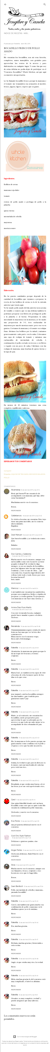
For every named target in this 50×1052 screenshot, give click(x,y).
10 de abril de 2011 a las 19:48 (30, 626)
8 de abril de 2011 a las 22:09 (32, 535)
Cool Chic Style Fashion (21, 836)
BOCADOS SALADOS (37, 474)
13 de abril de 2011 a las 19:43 (28, 901)
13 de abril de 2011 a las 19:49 (28, 976)
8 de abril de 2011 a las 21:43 (32, 516)
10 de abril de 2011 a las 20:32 (29, 669)
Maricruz (14, 588)
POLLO (6, 477)
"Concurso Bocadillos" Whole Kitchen (19, 72)
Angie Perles (16, 850)
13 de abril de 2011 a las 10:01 (32, 850)
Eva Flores (15, 821)
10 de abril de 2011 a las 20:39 (29, 712)
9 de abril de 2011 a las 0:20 (21, 556)
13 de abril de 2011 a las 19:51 (28, 995)
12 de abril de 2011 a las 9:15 (30, 821)
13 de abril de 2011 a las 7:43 (21, 838)
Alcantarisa (15, 490)
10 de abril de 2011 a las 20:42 (29, 780)
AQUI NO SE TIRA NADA (20, 474)
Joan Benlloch (17, 886)
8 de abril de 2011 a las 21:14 (30, 490)
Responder (16, 510)
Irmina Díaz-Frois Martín (21, 607)
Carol (13, 799)
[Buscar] (44, 3)
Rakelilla (14, 648)
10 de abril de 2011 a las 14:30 (22, 609)
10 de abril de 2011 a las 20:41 (29, 759)
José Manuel (16, 535)
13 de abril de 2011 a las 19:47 (28, 939)
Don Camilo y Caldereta (21, 554)
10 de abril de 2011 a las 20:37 (29, 690)
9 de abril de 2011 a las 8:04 (28, 588)
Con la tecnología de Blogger (27, 1036)
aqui (21, 305)
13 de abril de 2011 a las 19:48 (28, 959)
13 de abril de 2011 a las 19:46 (28, 922)
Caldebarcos (16, 516)
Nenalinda (15, 626)
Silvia (13, 865)
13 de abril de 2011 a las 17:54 (33, 886)
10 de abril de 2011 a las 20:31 (29, 648)
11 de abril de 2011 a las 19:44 (25, 800)
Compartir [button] (7, 471)
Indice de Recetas (13, 33)
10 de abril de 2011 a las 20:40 (29, 738)
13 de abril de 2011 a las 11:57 (25, 865)
